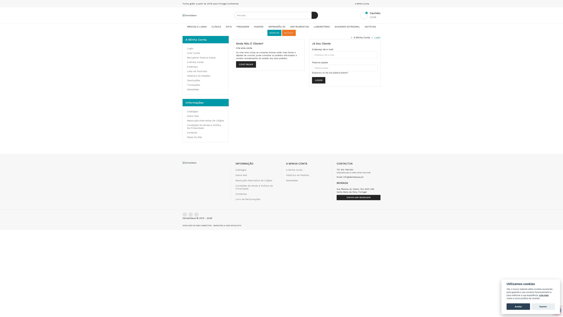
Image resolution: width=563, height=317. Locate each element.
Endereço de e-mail (322, 49)
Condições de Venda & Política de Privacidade (254, 187)
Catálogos (192, 111)
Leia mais (544, 295)
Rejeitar (543, 306)
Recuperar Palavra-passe (201, 57)
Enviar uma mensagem (358, 197)
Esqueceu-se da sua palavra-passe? (330, 72)
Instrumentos (299, 26)
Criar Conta (193, 53)
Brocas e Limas (197, 26)
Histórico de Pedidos (198, 75)
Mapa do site (194, 137)
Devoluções (193, 80)
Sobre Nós (193, 116)
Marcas (274, 32)
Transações (193, 85)
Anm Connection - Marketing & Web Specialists (218, 226)
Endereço (192, 66)
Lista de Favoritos (197, 71)
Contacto (192, 132)
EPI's (229, 26)
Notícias (370, 26)
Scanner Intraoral (347, 26)
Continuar (246, 64)
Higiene (258, 26)
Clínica (216, 26)
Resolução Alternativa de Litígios (205, 120)
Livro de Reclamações (247, 199)
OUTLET (289, 32)
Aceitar (518, 306)
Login (377, 37)
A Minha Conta (362, 3)
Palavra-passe (320, 62)
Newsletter (193, 89)
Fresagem (242, 26)
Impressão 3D (276, 26)
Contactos (241, 194)
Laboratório (322, 26)
